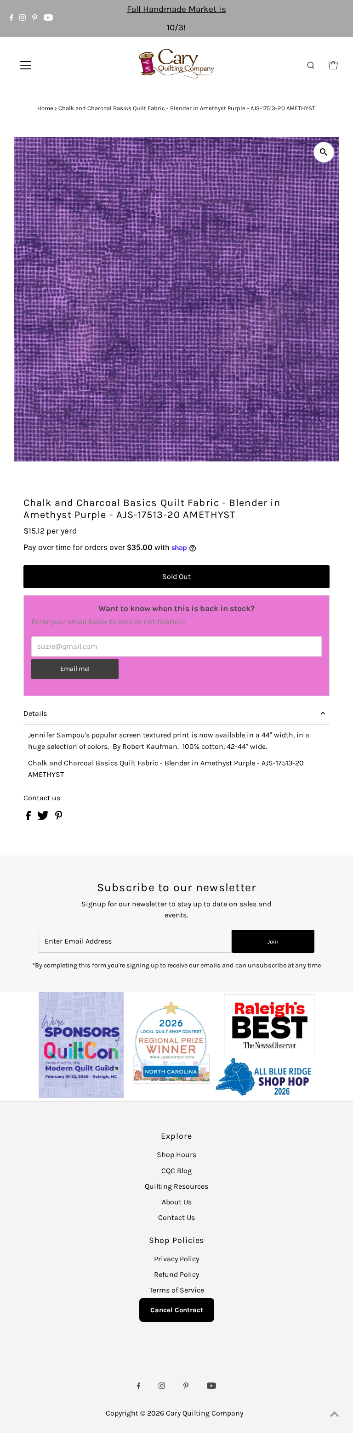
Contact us (41, 798)
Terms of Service (176, 1290)
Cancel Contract (176, 1310)
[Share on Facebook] (29, 817)
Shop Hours (176, 1154)
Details (35, 713)
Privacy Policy (176, 1258)
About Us (177, 1201)
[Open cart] (333, 65)
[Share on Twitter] (44, 817)
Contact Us (176, 1217)
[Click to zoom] (323, 152)
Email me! (75, 669)
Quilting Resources (176, 1186)
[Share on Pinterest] (59, 817)
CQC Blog (176, 1170)
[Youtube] (48, 18)
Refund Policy (176, 1274)
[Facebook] (11, 18)
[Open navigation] (53, 65)
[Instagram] (22, 18)
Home (45, 108)
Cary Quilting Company (204, 1413)
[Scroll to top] (334, 1414)
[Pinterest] (35, 18)
